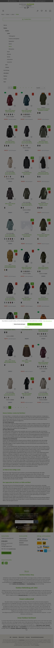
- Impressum (27, 327)
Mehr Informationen (47, 321)
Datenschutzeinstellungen (19, 324)
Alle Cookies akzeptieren (34, 324)
